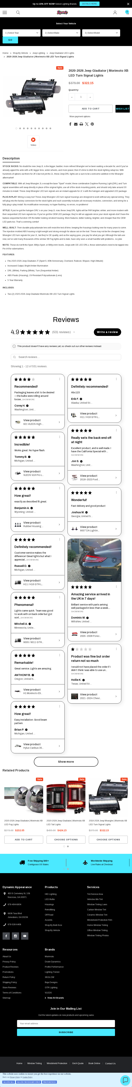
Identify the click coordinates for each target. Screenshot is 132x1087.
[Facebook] (70, 124)
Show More (28, 399)
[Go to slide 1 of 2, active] (64, 846)
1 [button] (64, 869)
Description (11, 158)
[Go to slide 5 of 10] (31, 128)
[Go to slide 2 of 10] (20, 128)
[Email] (76, 124)
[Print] (81, 124)
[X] (87, 124)
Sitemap (6, 998)
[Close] (128, 4)
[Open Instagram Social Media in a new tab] (15, 936)
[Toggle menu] (5, 12)
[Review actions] (59, 379)
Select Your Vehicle (66, 23)
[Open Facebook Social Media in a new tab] (6, 936)
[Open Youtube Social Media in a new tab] (24, 936)
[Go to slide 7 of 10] (39, 128)
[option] (34, 862)
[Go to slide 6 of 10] (35, 128)
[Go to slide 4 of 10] (28, 128)
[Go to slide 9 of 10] (46, 128)
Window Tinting (34, 1063)
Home (19, 1063)
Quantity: (74, 90)
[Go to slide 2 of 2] (68, 846)
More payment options (80, 116)
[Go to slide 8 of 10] (43, 128)
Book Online (94, 1063)
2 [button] (68, 869)
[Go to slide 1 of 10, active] (16, 128)
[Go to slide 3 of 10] (24, 128)
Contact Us (110, 1063)
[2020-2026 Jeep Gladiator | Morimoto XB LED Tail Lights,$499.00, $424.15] (66, 797)
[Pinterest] (92, 124)
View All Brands (55, 998)
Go (10, 40)
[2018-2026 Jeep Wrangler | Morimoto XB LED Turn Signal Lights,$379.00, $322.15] (108, 797)
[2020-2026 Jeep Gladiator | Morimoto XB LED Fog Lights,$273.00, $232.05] (23, 797)
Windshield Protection (57, 1063)
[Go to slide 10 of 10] (50, 128)
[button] (74, 332)
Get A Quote (78, 1063)
